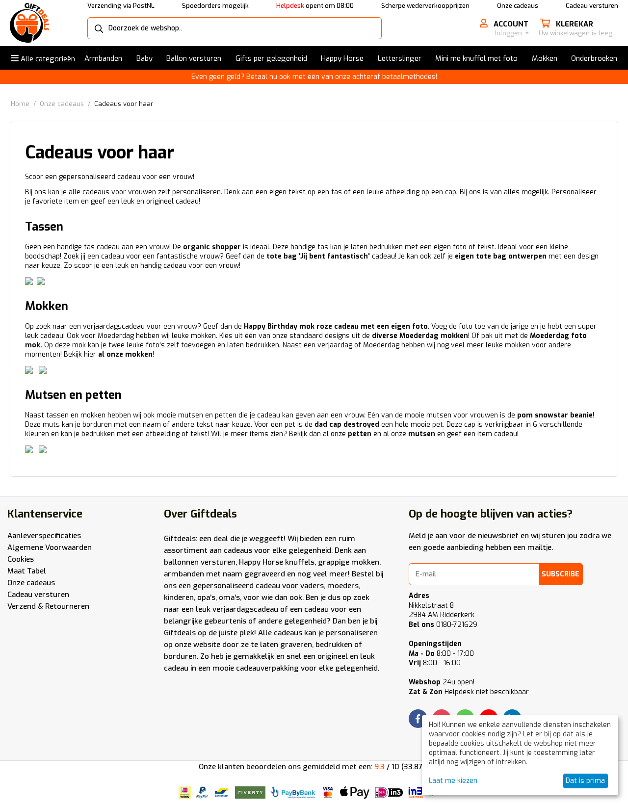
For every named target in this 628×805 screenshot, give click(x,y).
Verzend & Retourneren (48, 606)
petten (359, 434)
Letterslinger (399, 58)
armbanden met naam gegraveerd (224, 574)
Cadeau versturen (592, 5)
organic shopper (212, 247)
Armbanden (103, 58)
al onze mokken (125, 354)
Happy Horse (342, 58)
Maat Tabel (26, 571)
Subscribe (560, 574)
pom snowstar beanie (555, 415)
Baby (144, 58)
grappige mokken (348, 562)
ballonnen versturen (200, 562)
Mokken (544, 58)
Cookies (20, 559)
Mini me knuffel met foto (476, 58)
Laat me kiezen (453, 780)
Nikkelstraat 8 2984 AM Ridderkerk (441, 610)
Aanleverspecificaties (44, 536)
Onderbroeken (594, 58)
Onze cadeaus (517, 5)
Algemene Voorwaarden (49, 547)
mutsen (421, 434)
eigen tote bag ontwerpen (501, 256)
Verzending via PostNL (121, 5)
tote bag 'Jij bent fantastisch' (318, 256)
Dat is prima (585, 780)
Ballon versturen (193, 58)
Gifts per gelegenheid (271, 58)
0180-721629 (443, 624)
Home (20, 104)
